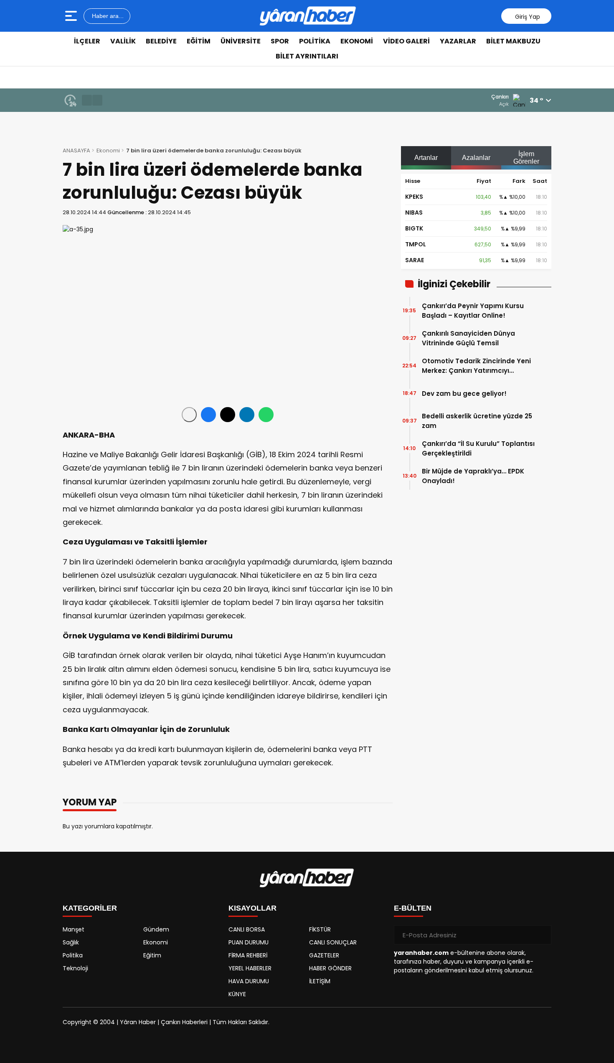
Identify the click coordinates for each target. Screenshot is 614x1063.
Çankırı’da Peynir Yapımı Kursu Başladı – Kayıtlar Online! (473, 310)
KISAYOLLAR (252, 908)
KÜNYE (237, 994)
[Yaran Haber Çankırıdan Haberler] (308, 15)
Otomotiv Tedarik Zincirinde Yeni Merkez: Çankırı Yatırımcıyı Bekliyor (476, 366)
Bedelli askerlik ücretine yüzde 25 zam (477, 421)
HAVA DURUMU (248, 981)
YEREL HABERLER (249, 968)
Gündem (156, 929)
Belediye (161, 41)
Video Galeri (406, 41)
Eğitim (199, 41)
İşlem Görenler (526, 157)
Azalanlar (476, 157)
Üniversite (241, 41)
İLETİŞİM (319, 981)
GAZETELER (324, 955)
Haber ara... (107, 16)
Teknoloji (75, 968)
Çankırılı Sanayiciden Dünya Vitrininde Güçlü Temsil (468, 338)
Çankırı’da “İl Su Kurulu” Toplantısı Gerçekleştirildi (478, 448)
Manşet (73, 929)
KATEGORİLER (90, 908)
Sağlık (71, 942)
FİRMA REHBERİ (247, 955)
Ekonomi (356, 41)
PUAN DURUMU (248, 942)
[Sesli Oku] (189, 414)
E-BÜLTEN (412, 908)
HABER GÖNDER (330, 968)
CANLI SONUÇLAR (333, 942)
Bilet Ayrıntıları (307, 56)
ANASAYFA (76, 150)
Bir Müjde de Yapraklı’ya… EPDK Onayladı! (473, 476)
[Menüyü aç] (72, 16)
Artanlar (426, 157)
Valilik (123, 41)
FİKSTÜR (320, 929)
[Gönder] (541, 934)
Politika (314, 41)
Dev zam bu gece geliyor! (464, 393)
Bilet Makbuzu (513, 41)
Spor (280, 41)
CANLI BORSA (246, 929)
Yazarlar (458, 41)
